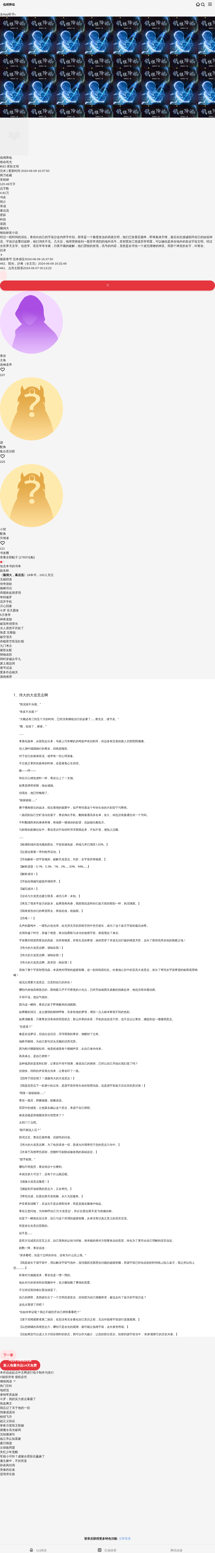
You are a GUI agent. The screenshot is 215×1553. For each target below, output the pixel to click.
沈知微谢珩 (7, 1434)
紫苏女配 (6, 650)
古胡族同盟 (7, 1447)
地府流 (4, 1390)
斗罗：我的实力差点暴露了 (18, 1399)
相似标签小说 (9, 232)
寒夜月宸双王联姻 (12, 1425)
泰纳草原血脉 (9, 1394)
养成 (3, 206)
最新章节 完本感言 (12, 259)
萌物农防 (6, 654)
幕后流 (4, 210)
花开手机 (6, 601)
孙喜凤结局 (7, 1465)
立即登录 (124, 1538)
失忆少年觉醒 (9, 1452)
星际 (3, 215)
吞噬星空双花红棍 (12, 641)
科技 (3, 219)
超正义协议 (7, 1421)
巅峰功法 (6, 588)
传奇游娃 (6, 583)
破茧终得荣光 (9, 623)
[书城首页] (197, 4)
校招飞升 (6, 1416)
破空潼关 (6, 637)
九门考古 (6, 645)
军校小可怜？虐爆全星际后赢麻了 (22, 1456)
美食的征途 (7, 1469)
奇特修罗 (6, 597)
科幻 (3, 166)
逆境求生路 (7, 1474)
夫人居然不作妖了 (12, 628)
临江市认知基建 (10, 1438)
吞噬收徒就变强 (10, 592)
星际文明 (13, 166)
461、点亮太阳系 (11, 268)
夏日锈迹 (6, 1443)
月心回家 (6, 606)
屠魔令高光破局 (10, 1430)
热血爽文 (6, 1403)
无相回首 (6, 579)
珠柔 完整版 (8, 632)
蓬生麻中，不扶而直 (13, 1460)
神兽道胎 (6, 619)
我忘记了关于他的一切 (15, 1408)
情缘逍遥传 (7, 1412)
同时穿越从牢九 (10, 659)
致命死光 (6, 162)
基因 (3, 223)
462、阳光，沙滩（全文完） (19, 263)
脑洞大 (4, 228)
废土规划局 (7, 663)
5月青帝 (5, 615)
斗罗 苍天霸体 (9, 610)
